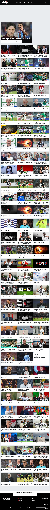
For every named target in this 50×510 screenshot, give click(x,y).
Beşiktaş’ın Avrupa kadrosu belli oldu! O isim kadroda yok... (40, 483)
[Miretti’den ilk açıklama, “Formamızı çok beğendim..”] (41, 156)
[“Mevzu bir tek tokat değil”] (25, 450)
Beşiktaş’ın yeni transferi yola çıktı (8, 243)
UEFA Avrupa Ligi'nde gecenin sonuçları (8, 56)
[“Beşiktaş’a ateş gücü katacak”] (9, 263)
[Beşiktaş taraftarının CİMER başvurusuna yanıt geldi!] (25, 330)
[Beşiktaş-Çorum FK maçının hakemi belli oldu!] (41, 223)
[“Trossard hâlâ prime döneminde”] (41, 330)
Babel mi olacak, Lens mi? (40, 175)
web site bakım (45, 498)
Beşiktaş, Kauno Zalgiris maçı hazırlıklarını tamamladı (25, 483)
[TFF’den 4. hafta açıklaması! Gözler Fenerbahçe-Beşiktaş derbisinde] (41, 209)
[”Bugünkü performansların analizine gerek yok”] (9, 102)
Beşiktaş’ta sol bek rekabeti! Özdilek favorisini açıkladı (24, 96)
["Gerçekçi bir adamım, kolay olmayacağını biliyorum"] (41, 353)
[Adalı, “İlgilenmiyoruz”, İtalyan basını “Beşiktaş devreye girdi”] (9, 156)
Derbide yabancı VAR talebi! (24, 469)
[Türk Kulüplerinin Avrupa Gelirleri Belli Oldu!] (41, 263)
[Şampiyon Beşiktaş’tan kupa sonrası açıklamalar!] (9, 343)
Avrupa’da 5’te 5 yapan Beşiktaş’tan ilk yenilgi (40, 123)
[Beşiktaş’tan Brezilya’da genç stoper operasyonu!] (25, 316)
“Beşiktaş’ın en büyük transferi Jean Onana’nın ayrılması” (24, 403)
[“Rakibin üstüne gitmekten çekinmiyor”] (25, 423)
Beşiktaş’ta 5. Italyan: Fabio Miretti (40, 403)
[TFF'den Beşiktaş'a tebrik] (41, 89)
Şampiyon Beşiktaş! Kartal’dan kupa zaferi (6, 390)
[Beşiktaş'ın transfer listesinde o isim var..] (25, 356)
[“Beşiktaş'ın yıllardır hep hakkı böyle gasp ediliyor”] (9, 423)
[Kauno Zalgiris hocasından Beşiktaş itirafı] (9, 89)
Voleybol (24, 2)
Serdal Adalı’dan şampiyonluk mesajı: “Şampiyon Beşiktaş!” (39, 377)
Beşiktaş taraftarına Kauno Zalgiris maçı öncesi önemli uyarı (24, 256)
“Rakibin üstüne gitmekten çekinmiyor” (24, 430)
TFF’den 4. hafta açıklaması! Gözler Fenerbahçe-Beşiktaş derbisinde (41, 216)
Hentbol (30, 2)
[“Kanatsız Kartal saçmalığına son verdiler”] (9, 62)
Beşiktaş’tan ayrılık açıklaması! (5, 216)
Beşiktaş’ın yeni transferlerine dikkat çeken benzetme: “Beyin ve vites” (8, 283)
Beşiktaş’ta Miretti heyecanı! (8, 309)
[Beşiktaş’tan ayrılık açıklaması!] (9, 209)
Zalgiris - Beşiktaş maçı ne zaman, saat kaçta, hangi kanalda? (24, 189)
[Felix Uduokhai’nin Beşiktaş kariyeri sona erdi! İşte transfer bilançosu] (41, 183)
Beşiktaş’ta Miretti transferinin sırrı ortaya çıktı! (8, 189)
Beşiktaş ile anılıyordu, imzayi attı (25, 163)
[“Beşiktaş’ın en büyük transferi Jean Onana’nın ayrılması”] (25, 396)
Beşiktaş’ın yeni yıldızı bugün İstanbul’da (41, 256)
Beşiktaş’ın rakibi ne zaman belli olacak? (8, 136)
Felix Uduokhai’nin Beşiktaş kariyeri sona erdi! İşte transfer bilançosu (40, 189)
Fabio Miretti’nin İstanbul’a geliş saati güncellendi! (24, 203)
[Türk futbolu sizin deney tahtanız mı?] (9, 316)
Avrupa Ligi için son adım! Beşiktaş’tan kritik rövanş (24, 296)
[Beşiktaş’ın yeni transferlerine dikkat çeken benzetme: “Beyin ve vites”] (9, 276)
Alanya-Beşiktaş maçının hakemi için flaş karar (24, 229)
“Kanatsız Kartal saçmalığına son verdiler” (8, 69)
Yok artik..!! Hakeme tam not (24, 442)
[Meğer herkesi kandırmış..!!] (9, 450)
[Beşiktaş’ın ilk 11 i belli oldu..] (25, 143)
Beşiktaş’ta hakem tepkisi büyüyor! (40, 310)
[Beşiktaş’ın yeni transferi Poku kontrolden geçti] (9, 223)
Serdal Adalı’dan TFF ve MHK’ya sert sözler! (7, 483)
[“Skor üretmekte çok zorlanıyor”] (9, 116)
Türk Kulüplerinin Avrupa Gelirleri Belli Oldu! (40, 270)
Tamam (46, 508)
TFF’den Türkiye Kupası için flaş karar (40, 443)
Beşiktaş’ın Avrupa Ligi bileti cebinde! (24, 136)
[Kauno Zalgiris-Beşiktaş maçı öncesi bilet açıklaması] (41, 316)
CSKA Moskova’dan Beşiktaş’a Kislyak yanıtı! (7, 417)
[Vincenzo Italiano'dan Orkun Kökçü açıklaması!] (9, 143)
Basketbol (18, 2)
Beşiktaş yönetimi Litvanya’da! (5, 203)
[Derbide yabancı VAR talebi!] (25, 463)
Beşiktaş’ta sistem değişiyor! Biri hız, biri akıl (41, 296)
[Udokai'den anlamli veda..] (41, 143)
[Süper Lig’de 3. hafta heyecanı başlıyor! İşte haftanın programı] (25, 263)
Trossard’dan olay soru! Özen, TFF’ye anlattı (40, 390)
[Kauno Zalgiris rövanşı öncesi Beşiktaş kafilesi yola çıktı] (41, 450)
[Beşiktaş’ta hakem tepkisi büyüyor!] (41, 303)
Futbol (13, 2)
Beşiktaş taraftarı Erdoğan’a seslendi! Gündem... (24, 417)
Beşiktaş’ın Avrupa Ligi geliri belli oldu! (41, 109)
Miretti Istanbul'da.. (6, 175)
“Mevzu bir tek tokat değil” (24, 456)
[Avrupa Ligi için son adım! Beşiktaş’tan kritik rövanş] (25, 290)
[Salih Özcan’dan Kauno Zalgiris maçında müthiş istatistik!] (25, 116)
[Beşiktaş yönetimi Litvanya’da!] (9, 196)
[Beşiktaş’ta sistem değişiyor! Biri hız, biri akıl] (41, 290)
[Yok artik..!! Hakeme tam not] (25, 437)
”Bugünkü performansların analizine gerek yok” (7, 109)
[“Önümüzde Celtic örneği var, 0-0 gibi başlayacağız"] (25, 370)
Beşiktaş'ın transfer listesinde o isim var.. (25, 363)
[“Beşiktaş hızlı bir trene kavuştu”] (41, 423)
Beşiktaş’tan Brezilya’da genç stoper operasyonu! (25, 323)
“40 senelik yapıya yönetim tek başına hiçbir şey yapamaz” (8, 336)
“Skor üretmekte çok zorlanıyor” (6, 123)
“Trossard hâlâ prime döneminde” (39, 336)
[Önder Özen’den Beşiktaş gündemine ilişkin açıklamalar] (9, 396)
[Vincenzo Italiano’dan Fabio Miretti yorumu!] (9, 76)
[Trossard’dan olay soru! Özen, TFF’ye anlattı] (41, 383)
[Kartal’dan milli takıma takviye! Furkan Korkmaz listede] (25, 76)
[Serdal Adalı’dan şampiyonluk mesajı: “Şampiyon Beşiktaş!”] (41, 370)
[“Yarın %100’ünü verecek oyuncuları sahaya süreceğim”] (25, 383)
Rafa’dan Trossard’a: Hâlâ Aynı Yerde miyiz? (7, 443)
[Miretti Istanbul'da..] (9, 169)
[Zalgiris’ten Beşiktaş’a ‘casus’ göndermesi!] (25, 343)
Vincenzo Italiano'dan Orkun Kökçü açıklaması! (8, 149)
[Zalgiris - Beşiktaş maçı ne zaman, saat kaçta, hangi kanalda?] (25, 183)
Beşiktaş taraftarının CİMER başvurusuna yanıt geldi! (24, 336)
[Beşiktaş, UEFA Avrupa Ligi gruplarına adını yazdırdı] (41, 129)
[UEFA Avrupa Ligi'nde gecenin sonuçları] (9, 49)
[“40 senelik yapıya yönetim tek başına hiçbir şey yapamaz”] (9, 330)
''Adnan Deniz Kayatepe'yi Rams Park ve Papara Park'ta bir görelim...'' (41, 470)
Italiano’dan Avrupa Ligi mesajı (23, 109)
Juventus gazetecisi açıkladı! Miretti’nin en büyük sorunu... (41, 56)
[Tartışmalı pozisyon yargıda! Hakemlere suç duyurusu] (41, 410)
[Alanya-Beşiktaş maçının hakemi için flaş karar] (25, 223)
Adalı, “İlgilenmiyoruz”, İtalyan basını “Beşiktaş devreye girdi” (8, 163)
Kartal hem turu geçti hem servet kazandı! (24, 69)
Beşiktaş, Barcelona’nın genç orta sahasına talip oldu (25, 56)
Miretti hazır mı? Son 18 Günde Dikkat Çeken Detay (8, 470)
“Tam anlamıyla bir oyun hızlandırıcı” (7, 256)
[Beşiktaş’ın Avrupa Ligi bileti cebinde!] (25, 129)
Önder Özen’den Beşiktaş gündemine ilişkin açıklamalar (7, 403)
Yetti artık (36, 282)
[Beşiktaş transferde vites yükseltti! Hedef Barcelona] (25, 303)
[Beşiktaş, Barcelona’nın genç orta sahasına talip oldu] (25, 49)
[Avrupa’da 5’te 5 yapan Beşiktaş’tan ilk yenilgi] (41, 116)
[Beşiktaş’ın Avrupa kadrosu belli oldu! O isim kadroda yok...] (41, 477)
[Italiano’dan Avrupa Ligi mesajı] (25, 102)
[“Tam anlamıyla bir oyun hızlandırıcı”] (9, 249)
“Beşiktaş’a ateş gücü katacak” (6, 270)
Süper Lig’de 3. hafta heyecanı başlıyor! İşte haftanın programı (23, 270)
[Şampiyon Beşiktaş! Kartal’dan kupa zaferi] (9, 383)
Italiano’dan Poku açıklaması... (38, 350)
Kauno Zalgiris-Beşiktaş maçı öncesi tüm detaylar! (41, 203)
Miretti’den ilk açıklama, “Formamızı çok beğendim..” (41, 163)
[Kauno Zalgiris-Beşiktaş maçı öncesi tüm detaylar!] (41, 196)
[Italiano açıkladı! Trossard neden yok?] (9, 370)
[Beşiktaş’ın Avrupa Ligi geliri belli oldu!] (41, 102)
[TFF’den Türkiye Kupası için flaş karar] (41, 437)
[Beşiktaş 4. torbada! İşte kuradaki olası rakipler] (41, 76)
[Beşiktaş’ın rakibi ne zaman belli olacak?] (9, 129)
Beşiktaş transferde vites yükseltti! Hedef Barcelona (24, 310)
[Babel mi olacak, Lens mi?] (41, 169)
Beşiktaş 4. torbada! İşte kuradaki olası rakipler (40, 82)
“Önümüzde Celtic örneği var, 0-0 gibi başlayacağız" (25, 377)
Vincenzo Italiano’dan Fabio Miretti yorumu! (8, 82)
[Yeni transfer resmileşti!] (41, 236)
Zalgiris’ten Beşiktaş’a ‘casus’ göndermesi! (25, 350)
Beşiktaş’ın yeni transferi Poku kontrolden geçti (8, 229)
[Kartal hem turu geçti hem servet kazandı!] (25, 62)
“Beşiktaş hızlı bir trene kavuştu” (39, 430)
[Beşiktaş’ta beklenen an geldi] (25, 209)
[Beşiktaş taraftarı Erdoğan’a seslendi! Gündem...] (25, 410)
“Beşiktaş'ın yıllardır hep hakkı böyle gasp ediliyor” (8, 430)
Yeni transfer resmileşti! (39, 242)
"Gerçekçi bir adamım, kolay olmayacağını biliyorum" (41, 356)
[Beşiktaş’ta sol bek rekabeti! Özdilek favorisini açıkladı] (25, 89)
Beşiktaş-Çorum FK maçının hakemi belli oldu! (41, 229)
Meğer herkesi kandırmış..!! (7, 456)
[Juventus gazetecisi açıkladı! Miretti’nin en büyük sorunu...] (41, 49)
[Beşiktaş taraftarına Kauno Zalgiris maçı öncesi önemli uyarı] (25, 249)
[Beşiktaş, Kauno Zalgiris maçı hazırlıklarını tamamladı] (25, 477)
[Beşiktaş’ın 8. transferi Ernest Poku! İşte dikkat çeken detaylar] (25, 236)
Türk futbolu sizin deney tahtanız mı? (7, 323)
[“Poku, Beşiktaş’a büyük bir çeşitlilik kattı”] (25, 276)
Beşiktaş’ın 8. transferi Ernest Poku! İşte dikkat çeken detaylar (24, 243)
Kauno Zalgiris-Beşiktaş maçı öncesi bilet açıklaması (41, 323)
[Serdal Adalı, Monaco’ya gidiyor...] (41, 62)
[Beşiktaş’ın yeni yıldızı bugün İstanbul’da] (41, 249)
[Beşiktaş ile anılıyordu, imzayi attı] (25, 156)
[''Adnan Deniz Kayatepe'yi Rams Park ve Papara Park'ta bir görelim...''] (41, 463)
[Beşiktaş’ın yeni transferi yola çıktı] (9, 236)
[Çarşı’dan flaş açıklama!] (9, 290)
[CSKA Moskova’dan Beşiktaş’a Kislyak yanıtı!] (9, 410)
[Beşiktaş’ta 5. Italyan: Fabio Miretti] (41, 396)
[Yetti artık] (41, 276)
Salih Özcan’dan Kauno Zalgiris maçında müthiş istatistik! (24, 123)
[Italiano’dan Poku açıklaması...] (41, 343)
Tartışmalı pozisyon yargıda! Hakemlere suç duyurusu (41, 417)
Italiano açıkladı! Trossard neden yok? (7, 377)
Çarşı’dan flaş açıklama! (7, 295)
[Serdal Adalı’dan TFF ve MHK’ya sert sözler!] (9, 477)
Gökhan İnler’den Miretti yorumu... (7, 363)
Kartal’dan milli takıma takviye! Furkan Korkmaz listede (24, 82)
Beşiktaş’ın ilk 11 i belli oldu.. (24, 148)
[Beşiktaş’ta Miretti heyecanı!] (9, 303)
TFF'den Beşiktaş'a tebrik (40, 95)
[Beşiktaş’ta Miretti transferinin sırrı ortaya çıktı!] (9, 183)
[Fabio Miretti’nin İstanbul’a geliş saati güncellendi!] (25, 196)
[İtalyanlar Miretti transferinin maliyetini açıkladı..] (25, 169)
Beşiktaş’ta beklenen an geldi (25, 215)
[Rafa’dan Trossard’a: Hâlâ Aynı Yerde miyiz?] (9, 437)
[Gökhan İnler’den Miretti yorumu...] (9, 356)
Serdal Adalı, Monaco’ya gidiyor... (40, 69)
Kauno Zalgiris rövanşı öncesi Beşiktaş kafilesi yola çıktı (41, 457)
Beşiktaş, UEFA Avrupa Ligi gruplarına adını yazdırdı (40, 136)
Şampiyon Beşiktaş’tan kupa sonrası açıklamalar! (8, 350)
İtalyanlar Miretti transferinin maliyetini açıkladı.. (24, 176)
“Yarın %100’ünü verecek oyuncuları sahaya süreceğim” (23, 390)
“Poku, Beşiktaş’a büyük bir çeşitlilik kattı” (24, 283)
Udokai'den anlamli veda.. (40, 148)
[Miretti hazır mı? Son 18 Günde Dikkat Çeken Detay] (9, 463)
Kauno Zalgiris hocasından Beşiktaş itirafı (7, 96)
